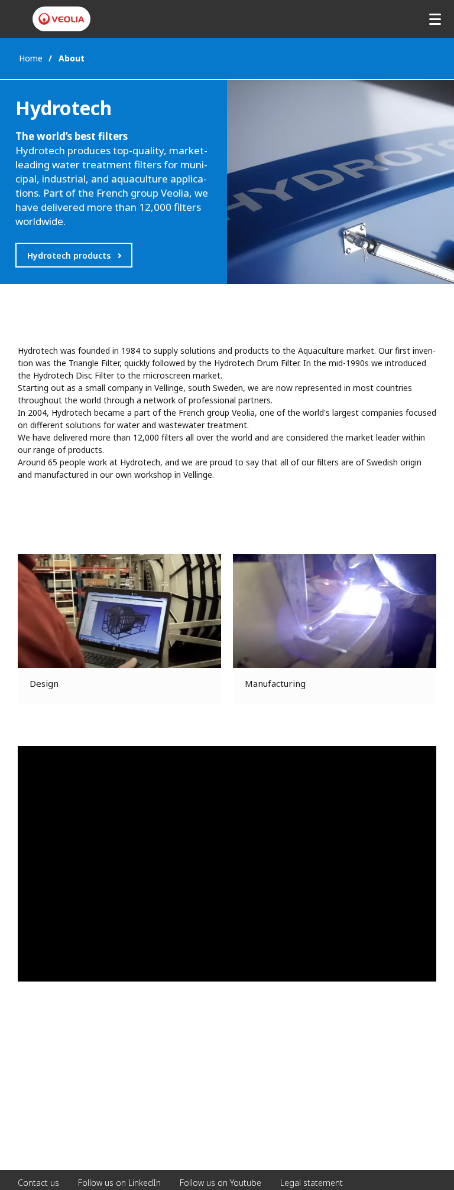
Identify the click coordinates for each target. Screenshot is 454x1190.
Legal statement (311, 1182)
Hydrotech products (69, 255)
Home (31, 58)
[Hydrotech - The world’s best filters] (61, 19)
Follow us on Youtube (220, 1182)
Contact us (38, 1182)
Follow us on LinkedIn (119, 1182)
